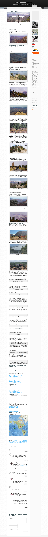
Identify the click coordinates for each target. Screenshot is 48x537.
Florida (17, 504)
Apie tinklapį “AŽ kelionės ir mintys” (35, 59)
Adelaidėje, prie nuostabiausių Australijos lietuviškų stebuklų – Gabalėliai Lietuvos (35, 88)
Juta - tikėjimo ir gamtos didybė (13, 374)
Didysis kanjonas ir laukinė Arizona (18, 16)
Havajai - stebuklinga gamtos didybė (13, 407)
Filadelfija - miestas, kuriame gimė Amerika (14, 393)
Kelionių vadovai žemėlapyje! (35, 63)
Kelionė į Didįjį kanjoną (19, 442)
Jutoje (15, 354)
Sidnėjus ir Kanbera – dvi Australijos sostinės (35, 80)
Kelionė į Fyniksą (22, 442)
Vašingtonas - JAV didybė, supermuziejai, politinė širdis (15, 392)
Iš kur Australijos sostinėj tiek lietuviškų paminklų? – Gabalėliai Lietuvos (35, 91)
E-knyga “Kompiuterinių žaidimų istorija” (34, 60)
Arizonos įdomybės (14, 440)
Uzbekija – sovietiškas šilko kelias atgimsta (35, 75)
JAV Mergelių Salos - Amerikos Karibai (13, 411)
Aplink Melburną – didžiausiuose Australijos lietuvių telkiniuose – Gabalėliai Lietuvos (35, 85)
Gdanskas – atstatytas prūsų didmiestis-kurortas (35, 73)
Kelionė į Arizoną (14, 442)
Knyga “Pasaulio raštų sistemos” (34, 66)
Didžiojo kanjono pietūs (20, 441)
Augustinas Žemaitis (16, 17)
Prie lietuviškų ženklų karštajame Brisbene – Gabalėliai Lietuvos (34, 82)
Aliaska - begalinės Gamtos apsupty (13, 406)
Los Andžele (17, 354)
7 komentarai (22, 17)
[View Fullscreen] (26, 416)
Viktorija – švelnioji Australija (35, 86)
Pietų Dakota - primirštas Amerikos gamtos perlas (15, 382)
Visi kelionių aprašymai (34, 67)
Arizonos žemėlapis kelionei (24, 440)
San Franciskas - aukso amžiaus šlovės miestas (14, 379)
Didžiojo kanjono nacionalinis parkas (14, 441)
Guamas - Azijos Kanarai (12, 410)
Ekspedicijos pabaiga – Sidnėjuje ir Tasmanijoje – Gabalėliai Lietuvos (35, 79)
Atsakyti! (26, 451)
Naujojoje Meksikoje (21, 354)
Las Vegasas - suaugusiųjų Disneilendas (13, 376)
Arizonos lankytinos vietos (18, 440)
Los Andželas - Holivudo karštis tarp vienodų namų (15, 377)
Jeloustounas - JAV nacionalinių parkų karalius (14, 381)
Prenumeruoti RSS (35, 109)
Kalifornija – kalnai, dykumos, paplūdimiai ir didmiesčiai (15, 375)
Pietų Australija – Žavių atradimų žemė (34, 89)
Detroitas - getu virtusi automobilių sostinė (14, 390)
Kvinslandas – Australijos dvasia (35, 83)
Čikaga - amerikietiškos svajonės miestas (14, 389)
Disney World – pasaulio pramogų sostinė (14, 400)
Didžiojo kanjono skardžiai (24, 441)
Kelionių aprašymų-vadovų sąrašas (35, 62)
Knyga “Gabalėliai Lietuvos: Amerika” (35, 64)
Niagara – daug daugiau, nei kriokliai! (13, 391)
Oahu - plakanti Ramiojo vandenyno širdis (14, 408)
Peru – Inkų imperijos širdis (34, 71)
